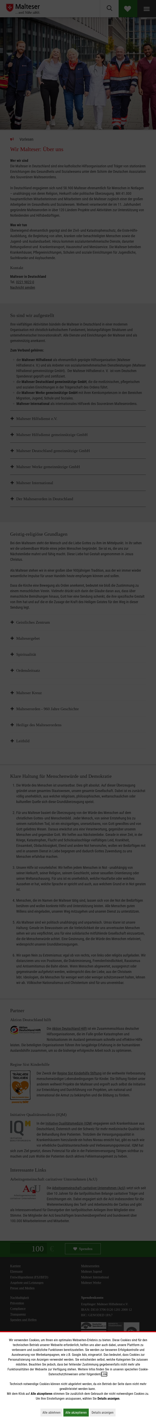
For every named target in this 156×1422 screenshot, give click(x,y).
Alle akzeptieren (77, 1412)
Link (104, 1374)
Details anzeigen (104, 1412)
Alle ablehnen (52, 1412)
